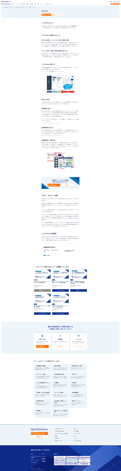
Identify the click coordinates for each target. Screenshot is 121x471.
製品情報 (6, 7)
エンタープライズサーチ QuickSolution (14, 7)
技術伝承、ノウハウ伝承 (74, 217)
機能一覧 (22, 7)
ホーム (3, 7)
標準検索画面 (52, 71)
